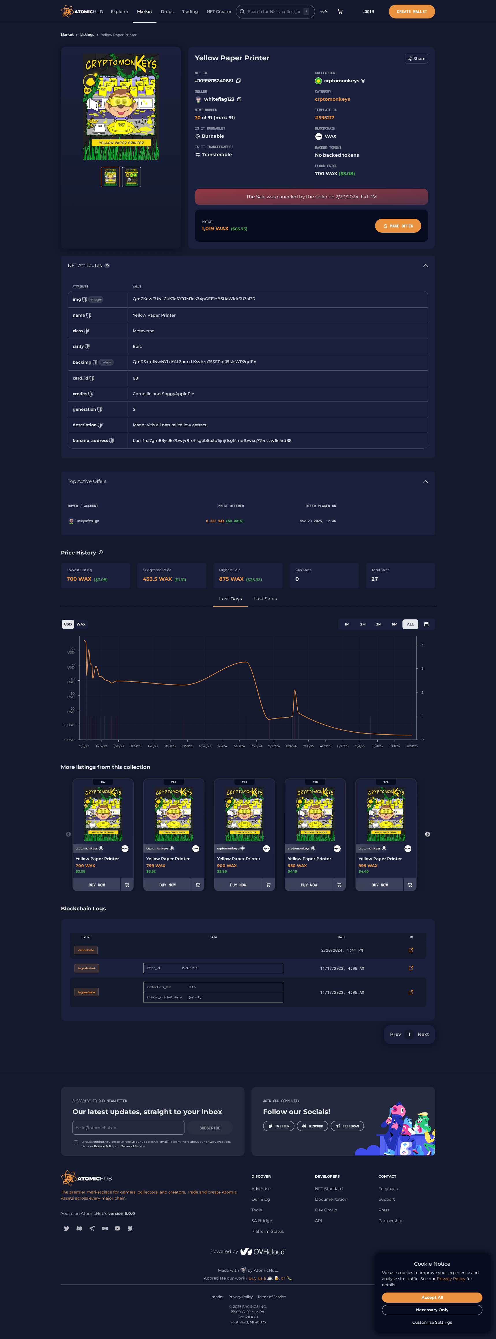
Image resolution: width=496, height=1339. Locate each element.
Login (368, 11)
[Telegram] (92, 1228)
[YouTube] (117, 1228)
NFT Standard (329, 1188)
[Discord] (79, 1228)
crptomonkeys (341, 80)
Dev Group (326, 1210)
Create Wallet (412, 11)
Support (386, 1199)
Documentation (331, 1199)
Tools (256, 1210)
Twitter (282, 1126)
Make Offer (401, 226)
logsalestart (86, 968)
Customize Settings (432, 1322)
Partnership (390, 1220)
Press (383, 1210)
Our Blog (260, 1199)
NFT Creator (219, 11)
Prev (395, 1034)
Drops (167, 11)
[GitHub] (130, 1228)
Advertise (261, 1188)
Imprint (217, 1297)
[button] (416, 59)
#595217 (324, 117)
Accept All (432, 1297)
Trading (190, 11)
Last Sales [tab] (265, 599)
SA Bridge (261, 1220)
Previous (68, 834)
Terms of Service (133, 1146)
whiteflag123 (219, 99)
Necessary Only (432, 1309)
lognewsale (86, 992)
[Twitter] (66, 1228)
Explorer (119, 11)
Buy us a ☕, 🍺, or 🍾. (270, 1278)
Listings (87, 34)
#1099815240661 (214, 80)
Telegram (351, 1126)
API (318, 1220)
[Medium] (105, 1228)
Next (427, 834)
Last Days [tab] (230, 599)
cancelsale (86, 950)
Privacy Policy (104, 1146)
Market (144, 11)
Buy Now (97, 885)
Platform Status (267, 1231)
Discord (316, 1126)
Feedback (388, 1188)
